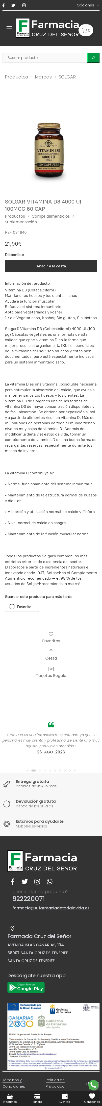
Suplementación (21, 222)
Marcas (43, 77)
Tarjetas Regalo (51, 675)
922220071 (28, 898)
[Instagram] (25, 5)
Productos (16, 77)
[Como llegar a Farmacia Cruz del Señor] (12, 928)
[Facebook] (4, 5)
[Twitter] (14, 5)
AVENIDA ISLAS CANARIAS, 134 (35, 945)
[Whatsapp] (49, 882)
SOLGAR (67, 77)
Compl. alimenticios (51, 216)
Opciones (85, 5)
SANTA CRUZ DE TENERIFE (30, 961)
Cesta (51, 658)
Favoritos (51, 640)
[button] (85, 30)
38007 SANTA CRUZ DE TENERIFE (37, 953)
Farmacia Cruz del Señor (39, 936)
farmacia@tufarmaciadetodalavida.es (51, 908)
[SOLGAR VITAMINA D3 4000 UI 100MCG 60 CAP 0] (51, 145)
